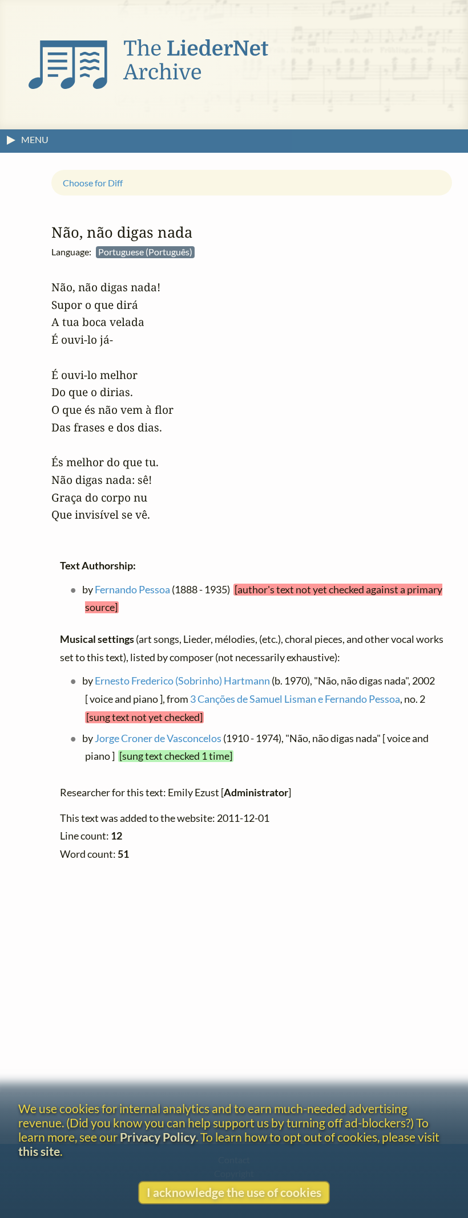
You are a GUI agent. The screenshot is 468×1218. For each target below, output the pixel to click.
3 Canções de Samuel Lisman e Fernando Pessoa (295, 699)
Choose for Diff (93, 182)
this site (39, 1151)
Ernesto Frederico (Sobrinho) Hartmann (182, 681)
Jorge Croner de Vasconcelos (158, 738)
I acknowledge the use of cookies (234, 1192)
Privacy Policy (158, 1137)
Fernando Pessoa (132, 589)
